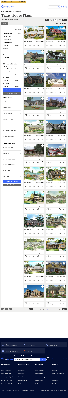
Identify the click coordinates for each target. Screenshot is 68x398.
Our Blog (54, 383)
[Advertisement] (12, 213)
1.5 (8, 60)
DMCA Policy (25, 390)
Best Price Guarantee (58, 373)
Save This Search (12, 93)
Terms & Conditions (6, 390)
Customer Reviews (57, 377)
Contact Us (21, 373)
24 (3, 309)
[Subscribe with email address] (43, 359)
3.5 (4, 63)
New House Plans (6, 373)
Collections (8, 11)
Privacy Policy (16, 390)
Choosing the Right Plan (7, 377)
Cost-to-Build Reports (41, 377)
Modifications (39, 373)
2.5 (15, 60)
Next (64, 20)
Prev (47, 20)
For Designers (39, 380)
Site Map (32, 390)
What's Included (39, 370)
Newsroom (55, 380)
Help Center (21, 370)
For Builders (38, 383)
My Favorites (21, 383)
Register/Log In (22, 380)
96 (10, 309)
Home (2, 11)
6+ (4, 54)
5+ (15, 63)
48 (6, 309)
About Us (54, 370)
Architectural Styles (6, 380)
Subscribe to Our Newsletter (24, 356)
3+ (15, 68)
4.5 (12, 63)
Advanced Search (15, 7)
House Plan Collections (7, 383)
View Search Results (12, 90)
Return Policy (22, 377)
